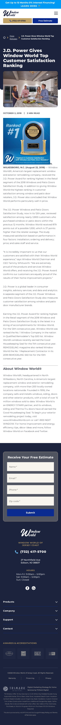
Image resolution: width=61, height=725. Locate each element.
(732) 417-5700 (32, 552)
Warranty (12, 678)
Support (8, 619)
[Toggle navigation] (56, 13)
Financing (30, 678)
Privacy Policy (44, 712)
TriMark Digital (43, 690)
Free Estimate (45, 21)
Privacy (48, 678)
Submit (30, 512)
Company (9, 610)
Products (8, 601)
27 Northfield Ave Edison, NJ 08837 (30, 561)
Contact (8, 628)
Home (4, 37)
